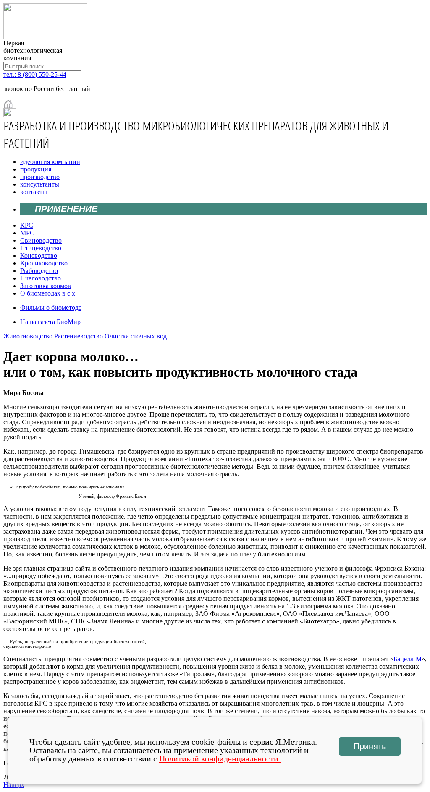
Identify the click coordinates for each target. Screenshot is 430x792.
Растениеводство (78, 336)
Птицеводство (40, 248)
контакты (33, 191)
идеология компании (50, 161)
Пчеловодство (40, 278)
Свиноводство (41, 240)
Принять (370, 746)
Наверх (13, 784)
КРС (26, 225)
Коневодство (38, 255)
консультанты (39, 184)
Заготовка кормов (45, 285)
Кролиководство (44, 263)
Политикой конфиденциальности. (220, 758)
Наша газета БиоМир (50, 321)
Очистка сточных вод (136, 336)
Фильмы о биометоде (50, 307)
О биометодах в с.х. (48, 293)
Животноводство (27, 336)
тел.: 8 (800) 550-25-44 (34, 74)
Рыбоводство (39, 270)
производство (40, 176)
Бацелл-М (407, 658)
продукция (35, 169)
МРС (27, 232)
